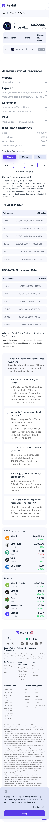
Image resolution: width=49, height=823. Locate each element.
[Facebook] (27, 643)
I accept (24, 813)
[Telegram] (8, 643)
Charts (10, 157)
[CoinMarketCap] (41, 643)
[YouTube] (31, 643)
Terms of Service (23, 668)
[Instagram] (36, 643)
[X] (12, 643)
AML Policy (21, 679)
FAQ (33, 672)
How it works (36, 675)
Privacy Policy (22, 671)
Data (40, 157)
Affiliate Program (9, 666)
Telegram (35, 666)
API (5, 669)
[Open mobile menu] (45, 5)
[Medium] (17, 643)
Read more (38, 807)
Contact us (35, 669)
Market (25, 157)
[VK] (22, 643)
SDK (5, 672)
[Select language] (31, 632)
